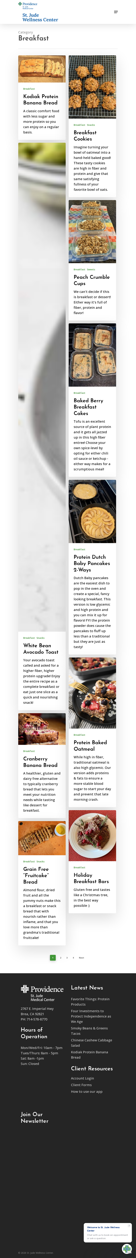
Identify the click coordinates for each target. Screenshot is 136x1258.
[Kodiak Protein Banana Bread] (42, 97)
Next (81, 957)
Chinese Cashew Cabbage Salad (91, 1043)
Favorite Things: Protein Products (90, 1002)
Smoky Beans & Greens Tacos (89, 1031)
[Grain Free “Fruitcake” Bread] (42, 883)
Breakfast (29, 88)
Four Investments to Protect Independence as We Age (91, 1016)
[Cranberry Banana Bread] (42, 765)
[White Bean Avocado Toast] (42, 426)
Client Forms (81, 1085)
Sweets (91, 269)
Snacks (91, 124)
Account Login (82, 1078)
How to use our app (86, 1091)
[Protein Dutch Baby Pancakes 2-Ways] (92, 567)
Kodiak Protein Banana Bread (89, 1055)
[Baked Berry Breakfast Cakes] (92, 400)
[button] (109, 3)
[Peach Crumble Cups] (92, 260)
